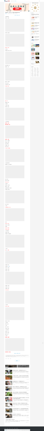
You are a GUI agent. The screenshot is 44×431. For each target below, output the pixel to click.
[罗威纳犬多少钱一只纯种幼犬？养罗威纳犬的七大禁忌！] (8, 405)
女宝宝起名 (35, 69)
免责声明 (12, 428)
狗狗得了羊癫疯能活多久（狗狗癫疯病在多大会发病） (20, 386)
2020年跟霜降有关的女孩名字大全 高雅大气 (36, 25)
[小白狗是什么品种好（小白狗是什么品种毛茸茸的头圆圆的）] (8, 377)
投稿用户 (6, 13)
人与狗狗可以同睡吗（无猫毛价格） (10, 419)
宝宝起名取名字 (35, 71)
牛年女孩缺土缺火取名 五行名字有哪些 (36, 17)
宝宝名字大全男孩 (38, 70)
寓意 (35, 72)
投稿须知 (17, 428)
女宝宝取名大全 (33, 69)
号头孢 (8, 358)
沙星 (10, 358)
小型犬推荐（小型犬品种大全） (17, 414)
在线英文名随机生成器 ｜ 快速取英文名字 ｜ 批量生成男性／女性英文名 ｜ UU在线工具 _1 (35, 15)
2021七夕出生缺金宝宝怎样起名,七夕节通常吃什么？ (37, 59)
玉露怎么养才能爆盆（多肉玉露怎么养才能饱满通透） (20, 392)
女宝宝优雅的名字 (38, 68)
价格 (32, 68)
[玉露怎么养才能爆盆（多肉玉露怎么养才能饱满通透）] (8, 394)
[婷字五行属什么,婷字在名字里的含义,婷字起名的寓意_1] (32, 36)
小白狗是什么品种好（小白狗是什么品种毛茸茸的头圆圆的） (21, 375)
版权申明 (5, 428)
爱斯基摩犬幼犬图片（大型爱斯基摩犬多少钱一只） (20, 370)
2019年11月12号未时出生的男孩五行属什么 (37, 47)
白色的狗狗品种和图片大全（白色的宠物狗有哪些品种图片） (21, 408)
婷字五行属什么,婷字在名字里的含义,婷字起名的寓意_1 (36, 37)
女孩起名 (35, 68)
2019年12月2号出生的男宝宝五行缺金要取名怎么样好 (37, 55)
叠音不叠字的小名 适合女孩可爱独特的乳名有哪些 (36, 22)
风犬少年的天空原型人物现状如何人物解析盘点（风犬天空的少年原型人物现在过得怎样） (21, 398)
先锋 (8, 266)
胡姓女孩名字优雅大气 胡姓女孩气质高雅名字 (33, 55)
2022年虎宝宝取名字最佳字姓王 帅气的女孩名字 (36, 39)
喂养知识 (14, 13)
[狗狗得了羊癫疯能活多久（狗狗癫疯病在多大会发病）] (8, 388)
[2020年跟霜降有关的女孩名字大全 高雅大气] (32, 25)
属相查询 (38, 72)
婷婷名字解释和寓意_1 (33, 19)
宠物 (32, 72)
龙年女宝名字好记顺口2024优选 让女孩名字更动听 (33, 59)
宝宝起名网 (38, 71)
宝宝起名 (32, 71)
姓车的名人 (36, 63)
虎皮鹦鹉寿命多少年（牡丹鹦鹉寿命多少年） (19, 381)
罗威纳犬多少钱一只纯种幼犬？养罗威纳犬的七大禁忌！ (20, 403)
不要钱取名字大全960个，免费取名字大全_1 (35, 34)
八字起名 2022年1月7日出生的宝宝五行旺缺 (33, 47)
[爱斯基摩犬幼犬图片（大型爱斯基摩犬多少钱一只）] (8, 372)
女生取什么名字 (38, 69)
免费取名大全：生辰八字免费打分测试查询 (33, 63)
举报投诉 (10, 428)
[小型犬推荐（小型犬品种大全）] (8, 416)
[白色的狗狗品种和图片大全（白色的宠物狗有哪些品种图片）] (8, 410)
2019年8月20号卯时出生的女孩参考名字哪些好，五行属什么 (33, 51)
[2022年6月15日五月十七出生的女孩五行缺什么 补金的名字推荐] (32, 28)
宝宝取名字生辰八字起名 (35, 70)
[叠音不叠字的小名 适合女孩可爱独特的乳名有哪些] (32, 22)
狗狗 (35, 73)
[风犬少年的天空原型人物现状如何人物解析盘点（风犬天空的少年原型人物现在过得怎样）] (8, 399)
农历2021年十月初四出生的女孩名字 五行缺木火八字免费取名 (36, 31)
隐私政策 (7, 428)
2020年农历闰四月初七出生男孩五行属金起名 (37, 51)
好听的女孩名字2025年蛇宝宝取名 (33, 70)
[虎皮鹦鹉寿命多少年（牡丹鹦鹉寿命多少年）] (8, 383)
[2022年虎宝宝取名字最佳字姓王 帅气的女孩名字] (32, 39)
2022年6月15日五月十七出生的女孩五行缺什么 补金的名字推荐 (36, 29)
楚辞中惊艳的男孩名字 (33, 73)
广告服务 (14, 428)
